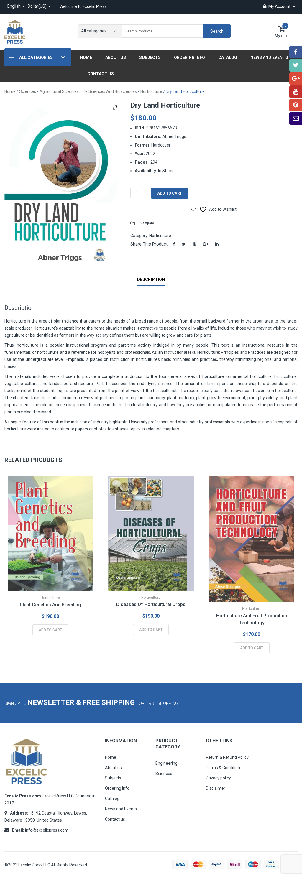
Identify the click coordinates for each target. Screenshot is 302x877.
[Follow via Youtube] (295, 91)
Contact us (115, 819)
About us (113, 767)
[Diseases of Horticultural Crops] (150, 533)
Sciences (27, 91)
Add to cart (169, 193)
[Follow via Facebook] (295, 52)
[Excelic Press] (14, 31)
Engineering (166, 763)
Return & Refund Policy (227, 757)
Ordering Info (117, 788)
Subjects (113, 778)
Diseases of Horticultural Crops (151, 604)
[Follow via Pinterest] (295, 105)
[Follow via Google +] (295, 78)
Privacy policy (218, 778)
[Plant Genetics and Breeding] (50, 533)
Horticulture (151, 91)
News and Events (121, 809)
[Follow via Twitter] (295, 65)
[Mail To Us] (295, 118)
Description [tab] (151, 279)
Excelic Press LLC (34, 865)
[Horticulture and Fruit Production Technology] (251, 539)
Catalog (112, 798)
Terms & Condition (223, 767)
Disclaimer (215, 788)
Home (10, 91)
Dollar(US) (37, 6)
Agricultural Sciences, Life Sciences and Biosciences (88, 91)
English (14, 6)
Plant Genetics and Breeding (50, 605)
